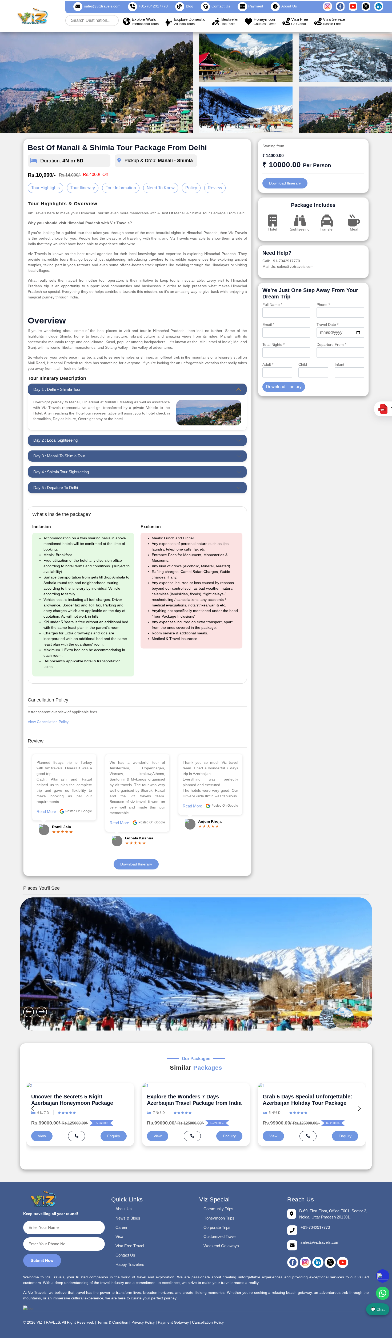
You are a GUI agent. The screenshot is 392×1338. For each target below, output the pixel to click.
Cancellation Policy (208, 1322)
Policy (191, 188)
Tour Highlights (45, 188)
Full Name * (272, 304)
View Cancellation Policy (48, 722)
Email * (268, 324)
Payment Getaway (173, 1322)
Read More (46, 822)
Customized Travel (219, 1236)
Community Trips (218, 1208)
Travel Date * (327, 324)
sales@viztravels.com (102, 6)
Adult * (267, 364)
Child (302, 364)
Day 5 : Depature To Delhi (55, 487)
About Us (123, 1208)
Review (215, 188)
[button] (359, 1108)
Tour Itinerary (82, 188)
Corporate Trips (216, 1227)
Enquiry (113, 1136)
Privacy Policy (143, 1322)
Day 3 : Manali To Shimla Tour (59, 456)
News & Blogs (127, 1218)
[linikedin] (317, 1262)
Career (121, 1227)
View (42, 1136)
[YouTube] (342, 1262)
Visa (119, 1236)
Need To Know (161, 188)
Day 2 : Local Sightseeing (55, 440)
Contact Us (125, 1255)
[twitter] (330, 1262)
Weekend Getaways (221, 1245)
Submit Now (42, 1260)
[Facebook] (292, 1262)
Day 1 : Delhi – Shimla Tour (57, 389)
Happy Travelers (129, 1264)
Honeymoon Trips (218, 1218)
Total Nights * (273, 344)
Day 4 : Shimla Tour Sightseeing (61, 472)
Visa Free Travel (129, 1245)
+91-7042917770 (153, 6)
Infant (339, 364)
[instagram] (305, 1262)
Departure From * (331, 344)
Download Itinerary (136, 864)
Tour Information (121, 188)
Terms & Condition (112, 1322)
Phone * (323, 304)
